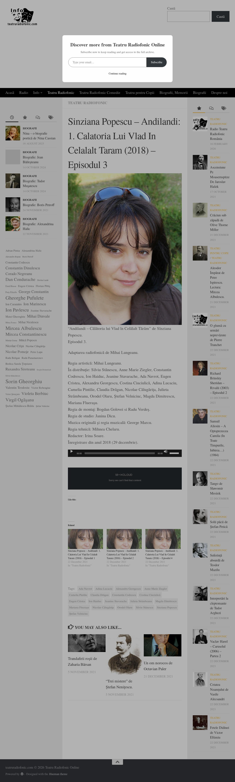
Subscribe (156, 62)
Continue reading (117, 73)
